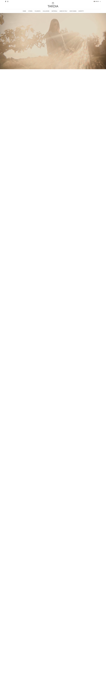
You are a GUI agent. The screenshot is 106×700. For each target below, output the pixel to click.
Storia (30, 11)
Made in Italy (63, 11)
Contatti (81, 11)
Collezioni (46, 11)
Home (24, 11)
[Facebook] (6, 1)
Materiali (54, 11)
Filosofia (37, 11)
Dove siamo (73, 11)
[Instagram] (8, 1)
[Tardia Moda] (8, 5)
